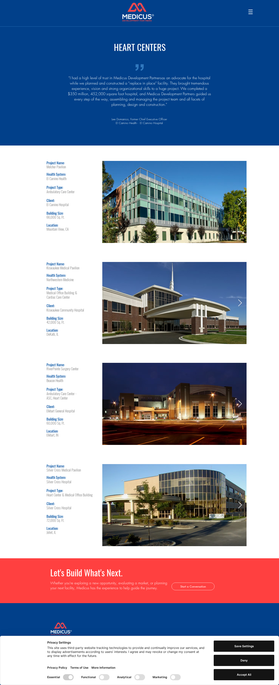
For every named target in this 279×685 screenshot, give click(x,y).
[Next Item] (240, 202)
